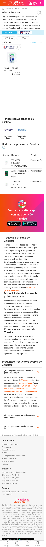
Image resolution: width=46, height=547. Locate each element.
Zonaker (24, 380)
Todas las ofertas (12, 9)
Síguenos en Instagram (10, 478)
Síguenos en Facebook (10, 475)
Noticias (5, 464)
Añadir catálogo (8, 461)
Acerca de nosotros (9, 458)
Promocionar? (7, 447)
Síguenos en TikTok (9, 483)
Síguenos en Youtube (10, 481)
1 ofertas (6, 42)
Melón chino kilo (31, 391)
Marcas (5, 453)
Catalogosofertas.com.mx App (13, 456)
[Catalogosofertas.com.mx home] (16, 3)
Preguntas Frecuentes (10, 444)
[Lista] (35, 3)
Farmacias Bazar (25, 383)
